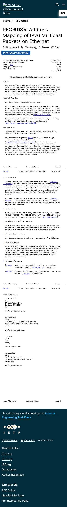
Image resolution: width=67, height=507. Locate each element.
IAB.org (6, 464)
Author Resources (13, 474)
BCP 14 (34, 267)
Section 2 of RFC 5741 (42, 115)
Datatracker (9, 469)
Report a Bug (28, 440)
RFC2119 (54, 217)
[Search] (57, 4)
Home (7, 20)
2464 (11, 65)
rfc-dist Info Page (13, 495)
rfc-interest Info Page (15, 500)
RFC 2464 (27, 273)
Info (63, 12)
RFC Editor (8, 490)
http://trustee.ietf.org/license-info (20, 142)
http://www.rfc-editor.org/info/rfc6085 (20, 123)
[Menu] (63, 4)
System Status (9, 440)
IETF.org (7, 454)
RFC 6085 (6, 171)
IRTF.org (7, 459)
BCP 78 (30, 138)
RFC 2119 (46, 217)
